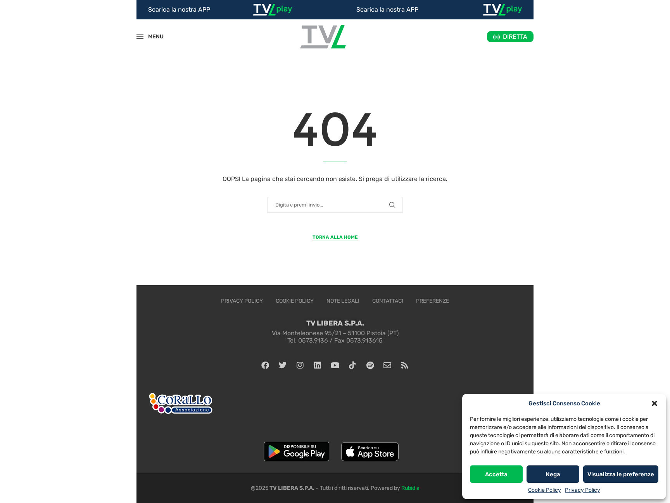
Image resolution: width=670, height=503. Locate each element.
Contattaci (387, 301)
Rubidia (410, 488)
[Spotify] (370, 365)
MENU (151, 36)
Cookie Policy (544, 490)
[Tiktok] (352, 365)
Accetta (496, 474)
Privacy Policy (582, 490)
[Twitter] (282, 365)
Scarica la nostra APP (179, 9)
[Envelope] (387, 365)
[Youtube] (335, 365)
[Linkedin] (317, 365)
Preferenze (432, 301)
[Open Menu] (139, 36)
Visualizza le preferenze (620, 474)
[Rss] (405, 365)
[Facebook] (265, 365)
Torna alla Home (335, 237)
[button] (654, 403)
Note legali (342, 301)
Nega (553, 474)
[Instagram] (300, 365)
